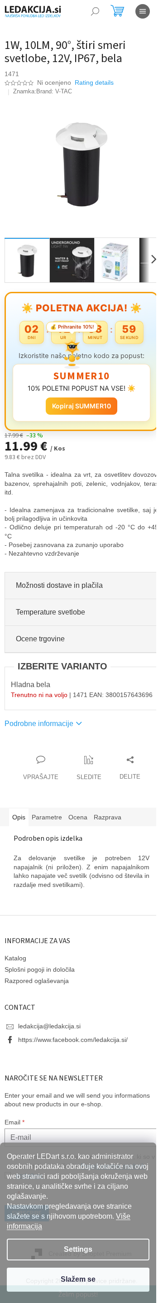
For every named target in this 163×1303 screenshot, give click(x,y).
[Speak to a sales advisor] (37, 772)
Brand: (54, 91)
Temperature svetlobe (50, 607)
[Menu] (143, 11)
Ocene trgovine (40, 634)
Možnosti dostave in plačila (59, 580)
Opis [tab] (18, 820)
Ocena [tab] (77, 820)
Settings (78, 1249)
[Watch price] (85, 772)
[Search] (95, 11)
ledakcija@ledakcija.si (49, 1029)
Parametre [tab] (47, 820)
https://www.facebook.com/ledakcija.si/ (73, 1043)
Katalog (15, 961)
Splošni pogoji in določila (40, 973)
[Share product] (126, 772)
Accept (78, 1280)
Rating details (94, 82)
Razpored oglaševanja (37, 984)
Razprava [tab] (107, 820)
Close (56, 754)
